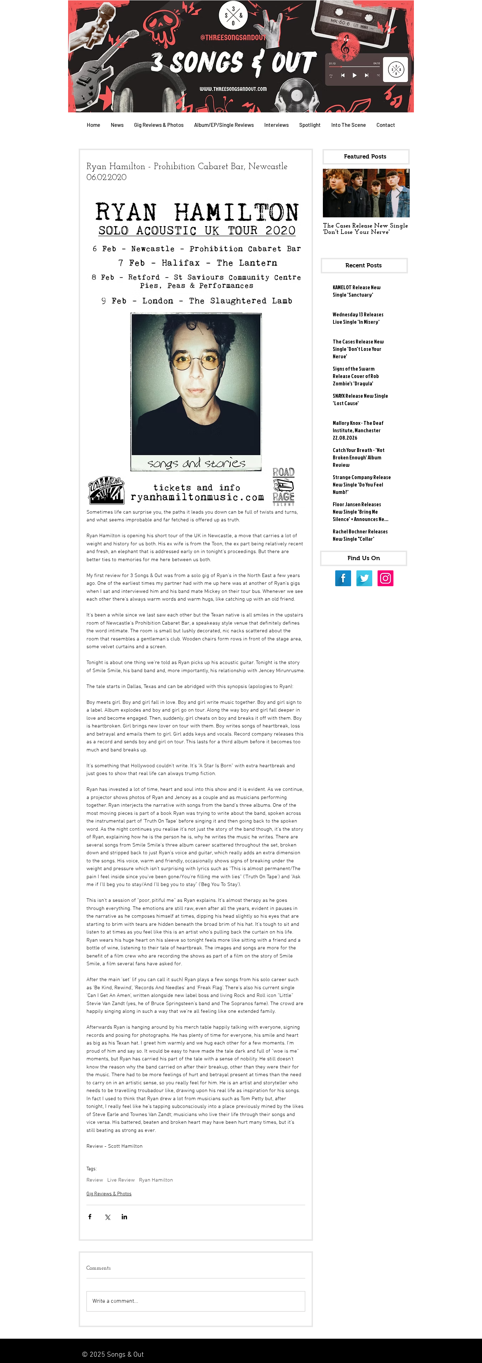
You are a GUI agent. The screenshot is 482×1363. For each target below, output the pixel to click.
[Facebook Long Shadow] (343, 578)
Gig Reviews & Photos (109, 1194)
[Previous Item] (334, 193)
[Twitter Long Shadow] (364, 578)
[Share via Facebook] (89, 1216)
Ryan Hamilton (156, 1180)
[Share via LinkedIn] (124, 1216)
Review (94, 1180)
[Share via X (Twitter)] (107, 1216)
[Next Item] (398, 193)
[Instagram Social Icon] (385, 578)
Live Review (121, 1180)
